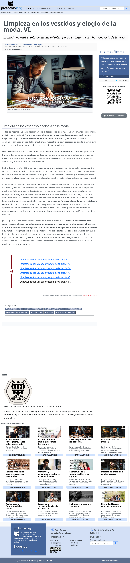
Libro (72, 312)
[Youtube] (33, 551)
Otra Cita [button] (107, 80)
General (50, 312)
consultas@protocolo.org (61, 533)
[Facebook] (21, 551)
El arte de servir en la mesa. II (111, 440)
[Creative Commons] (55, 549)
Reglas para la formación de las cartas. (14, 506)
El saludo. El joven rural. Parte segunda (111, 505)
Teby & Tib (74, 543)
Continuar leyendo (17, 455)
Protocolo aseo (74, 309)
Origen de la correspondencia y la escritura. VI (48, 506)
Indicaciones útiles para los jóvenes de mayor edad (15, 474)
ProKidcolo (74, 545)
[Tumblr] (28, 551)
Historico (62, 312)
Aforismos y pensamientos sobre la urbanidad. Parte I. (49, 474)
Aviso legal (54, 540)
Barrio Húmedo (76, 540)
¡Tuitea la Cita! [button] (122, 80)
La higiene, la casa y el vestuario (80, 505)
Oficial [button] (60, 8)
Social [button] (29, 8)
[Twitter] (23, 551)
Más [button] (70, 8)
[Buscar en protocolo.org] (126, 8)
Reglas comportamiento (18, 312)
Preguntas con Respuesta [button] (115, 115)
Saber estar (37, 312)
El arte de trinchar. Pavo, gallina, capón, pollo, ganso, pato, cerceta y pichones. (16, 443)
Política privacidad (57, 543)
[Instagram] (31, 551)
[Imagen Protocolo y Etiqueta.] (50, 81)
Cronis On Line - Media (109, 560)
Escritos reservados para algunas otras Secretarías (47, 441)
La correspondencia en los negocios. (80, 440)
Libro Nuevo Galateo (55, 309)
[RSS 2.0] (36, 551)
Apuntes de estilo (15, 309)
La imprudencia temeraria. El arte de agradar (79, 474)
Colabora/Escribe (56, 545)
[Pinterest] (26, 551)
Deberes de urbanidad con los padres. (112, 472)
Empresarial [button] (44, 8)
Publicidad (94, 533)
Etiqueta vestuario (34, 309)
